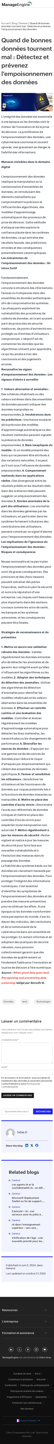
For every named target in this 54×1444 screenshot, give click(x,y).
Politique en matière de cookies (27, 1391)
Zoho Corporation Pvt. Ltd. (20, 1432)
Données (8, 1001)
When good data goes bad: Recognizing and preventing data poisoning (25, 977)
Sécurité (41, 1379)
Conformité (11, 1385)
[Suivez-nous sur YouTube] (44, 1349)
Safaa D (22, 1132)
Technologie (43, 1001)
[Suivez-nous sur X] (19, 1349)
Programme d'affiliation (19, 1397)
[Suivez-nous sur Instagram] (36, 1349)
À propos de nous (22, 1374)
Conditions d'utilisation (20, 1379)
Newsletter (41, 1397)
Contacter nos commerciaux (27, 1403)
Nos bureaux (27, 1409)
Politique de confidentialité (34, 1385)
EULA (38, 1374)
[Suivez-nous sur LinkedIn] (11, 1349)
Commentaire (9, 1040)
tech (24, 1001)
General (10, 1268)
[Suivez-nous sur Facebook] (28, 1349)
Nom (3, 1067)
